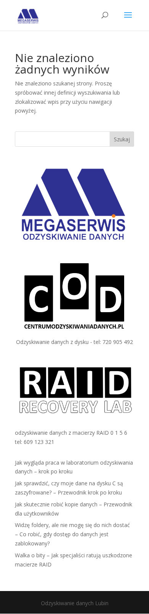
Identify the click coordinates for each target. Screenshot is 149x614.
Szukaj (122, 139)
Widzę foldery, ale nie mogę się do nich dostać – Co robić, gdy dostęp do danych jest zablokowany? (72, 534)
